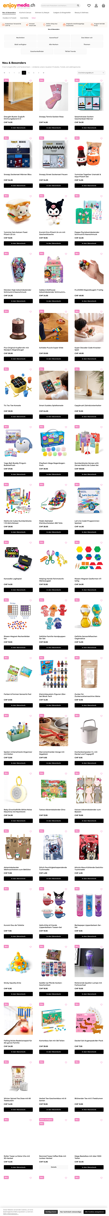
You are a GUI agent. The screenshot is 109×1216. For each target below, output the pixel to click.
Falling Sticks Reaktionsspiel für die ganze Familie (18, 1042)
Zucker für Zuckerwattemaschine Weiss (87, 695)
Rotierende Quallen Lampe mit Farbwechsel (88, 984)
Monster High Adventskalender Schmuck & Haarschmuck (17, 291)
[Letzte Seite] (43, 73)
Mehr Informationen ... (11, 1214)
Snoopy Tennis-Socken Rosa (51, 117)
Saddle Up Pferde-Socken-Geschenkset (50, 984)
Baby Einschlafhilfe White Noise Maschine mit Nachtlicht (18, 811)
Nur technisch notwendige (70, 1212)
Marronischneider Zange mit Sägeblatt (52, 753)
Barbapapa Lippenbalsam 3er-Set (88, 926)
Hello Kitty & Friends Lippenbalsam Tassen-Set (50, 926)
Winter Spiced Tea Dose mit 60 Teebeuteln (17, 1099)
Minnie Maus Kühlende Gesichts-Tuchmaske (89, 868)
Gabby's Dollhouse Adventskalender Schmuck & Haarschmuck (52, 291)
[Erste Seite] (4, 73)
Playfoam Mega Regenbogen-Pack (52, 464)
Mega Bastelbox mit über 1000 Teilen (88, 1157)
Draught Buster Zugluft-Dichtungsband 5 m (14, 118)
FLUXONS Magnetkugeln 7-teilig (89, 290)
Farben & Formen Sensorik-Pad (17, 694)
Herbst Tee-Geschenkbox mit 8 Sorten (52, 1099)
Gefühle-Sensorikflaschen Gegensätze (86, 638)
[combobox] (58, 6)
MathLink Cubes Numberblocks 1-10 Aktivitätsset (18, 522)
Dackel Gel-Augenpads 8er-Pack (89, 1041)
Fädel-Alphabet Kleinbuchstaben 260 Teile (51, 522)
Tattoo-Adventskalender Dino (52, 810)
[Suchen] (78, 6)
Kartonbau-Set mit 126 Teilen (52, 1041)
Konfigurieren (51, 1212)
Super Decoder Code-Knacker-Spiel (88, 349)
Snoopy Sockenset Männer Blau (18, 174)
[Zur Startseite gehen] (19, 5)
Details (53, 1167)
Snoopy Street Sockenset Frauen (53, 174)
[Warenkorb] (102, 6)
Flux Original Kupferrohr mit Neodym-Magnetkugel (16, 349)
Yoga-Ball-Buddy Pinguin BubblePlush (15, 464)
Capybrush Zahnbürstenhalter (88, 405)
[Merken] (31, 81)
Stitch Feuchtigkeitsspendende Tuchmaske (53, 868)
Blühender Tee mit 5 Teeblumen (89, 1098)
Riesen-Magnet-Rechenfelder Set (17, 638)
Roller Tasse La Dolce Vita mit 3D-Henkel (17, 1157)
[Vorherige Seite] (9, 73)
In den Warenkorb (18, 128)
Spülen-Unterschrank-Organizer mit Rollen (18, 753)
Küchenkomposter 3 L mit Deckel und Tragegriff (86, 753)
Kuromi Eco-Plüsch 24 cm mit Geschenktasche (52, 233)
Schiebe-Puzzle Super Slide (51, 348)
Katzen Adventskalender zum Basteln (88, 811)
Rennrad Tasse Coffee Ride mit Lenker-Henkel (52, 1157)
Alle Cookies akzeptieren (94, 1212)
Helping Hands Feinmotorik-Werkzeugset (51, 580)
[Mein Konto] (96, 6)
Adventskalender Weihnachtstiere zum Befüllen (17, 868)
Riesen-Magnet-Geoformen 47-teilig (88, 580)
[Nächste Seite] (39, 73)
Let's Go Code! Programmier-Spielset (87, 522)
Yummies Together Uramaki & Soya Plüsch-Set (88, 175)
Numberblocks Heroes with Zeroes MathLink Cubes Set (87, 464)
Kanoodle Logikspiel (13, 579)
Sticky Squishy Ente (12, 983)
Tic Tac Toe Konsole (12, 405)
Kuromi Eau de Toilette (14, 925)
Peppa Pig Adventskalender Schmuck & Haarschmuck (87, 233)
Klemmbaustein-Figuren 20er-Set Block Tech (52, 695)
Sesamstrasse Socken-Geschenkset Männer (84, 118)
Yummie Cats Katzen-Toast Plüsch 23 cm (15, 233)
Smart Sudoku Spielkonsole (51, 405)
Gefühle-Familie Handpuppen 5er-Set (52, 638)
